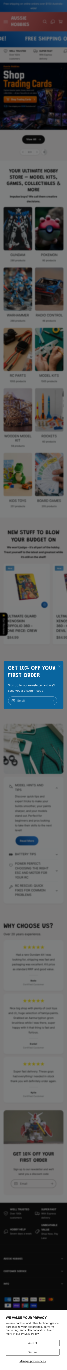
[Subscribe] (53, 700)
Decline (33, 1352)
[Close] (59, 666)
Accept (32, 1343)
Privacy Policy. (30, 1333)
